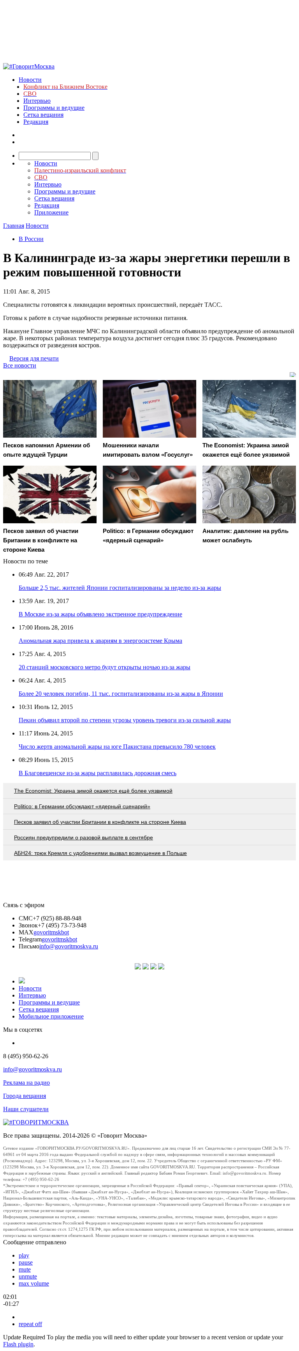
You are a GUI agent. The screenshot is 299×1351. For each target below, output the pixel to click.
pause (26, 1262)
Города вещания (24, 1095)
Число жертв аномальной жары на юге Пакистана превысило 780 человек (117, 746)
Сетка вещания (43, 114)
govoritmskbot (51, 932)
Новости (30, 79)
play (24, 1255)
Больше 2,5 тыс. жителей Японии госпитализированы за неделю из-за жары (120, 587)
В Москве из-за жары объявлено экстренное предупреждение (100, 614)
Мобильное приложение (51, 1016)
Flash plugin (18, 1344)
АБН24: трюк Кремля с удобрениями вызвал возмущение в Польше (100, 853)
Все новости (19, 365)
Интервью (37, 100)
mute (25, 1269)
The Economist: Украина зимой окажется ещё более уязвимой (93, 791)
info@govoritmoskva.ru (68, 946)
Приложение (51, 212)
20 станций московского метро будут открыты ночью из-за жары (104, 667)
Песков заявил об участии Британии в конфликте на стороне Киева (100, 822)
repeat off (30, 1324)
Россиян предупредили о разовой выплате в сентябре (83, 837)
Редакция (35, 121)
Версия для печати (34, 358)
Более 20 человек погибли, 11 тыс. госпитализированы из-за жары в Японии (121, 693)
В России (31, 239)
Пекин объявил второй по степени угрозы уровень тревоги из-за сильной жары (125, 720)
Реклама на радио (26, 1082)
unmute (28, 1276)
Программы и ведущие (53, 107)
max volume (34, 1283)
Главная (13, 225)
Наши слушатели (26, 1109)
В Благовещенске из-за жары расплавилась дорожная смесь (97, 773)
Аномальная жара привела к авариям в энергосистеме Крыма (100, 640)
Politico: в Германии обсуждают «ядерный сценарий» (82, 806)
